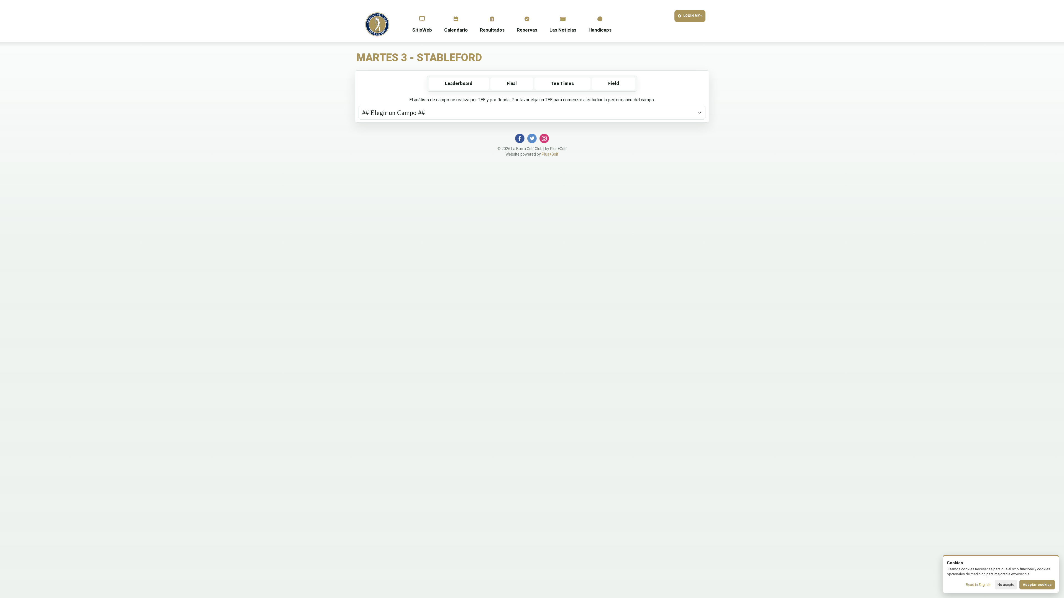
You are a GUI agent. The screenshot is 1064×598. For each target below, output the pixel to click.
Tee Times (562, 83)
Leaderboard (458, 83)
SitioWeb (422, 30)
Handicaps (600, 30)
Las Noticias (562, 30)
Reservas (527, 30)
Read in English (978, 584)
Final (512, 83)
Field (613, 83)
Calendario (456, 30)
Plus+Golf (550, 154)
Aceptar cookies (1037, 584)
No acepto (1006, 584)
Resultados (492, 30)
